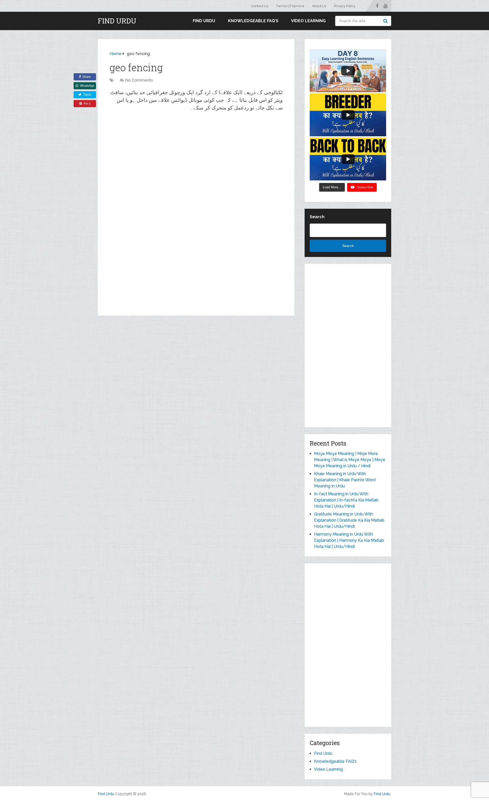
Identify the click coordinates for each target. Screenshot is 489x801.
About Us (319, 6)
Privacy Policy (345, 6)
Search (386, 21)
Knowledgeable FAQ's (335, 761)
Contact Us (259, 6)
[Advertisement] (196, 152)
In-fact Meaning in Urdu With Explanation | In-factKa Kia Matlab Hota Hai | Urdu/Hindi (346, 500)
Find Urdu (117, 20)
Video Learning (308, 20)
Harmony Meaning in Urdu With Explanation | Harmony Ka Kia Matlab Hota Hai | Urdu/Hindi (349, 540)
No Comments (139, 80)
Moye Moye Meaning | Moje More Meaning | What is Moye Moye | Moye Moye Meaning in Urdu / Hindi (349, 459)
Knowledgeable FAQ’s (253, 20)
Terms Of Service (290, 6)
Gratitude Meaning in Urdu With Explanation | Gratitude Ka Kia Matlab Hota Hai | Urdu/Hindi (349, 520)
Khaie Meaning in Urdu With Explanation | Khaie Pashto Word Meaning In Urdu (345, 479)
